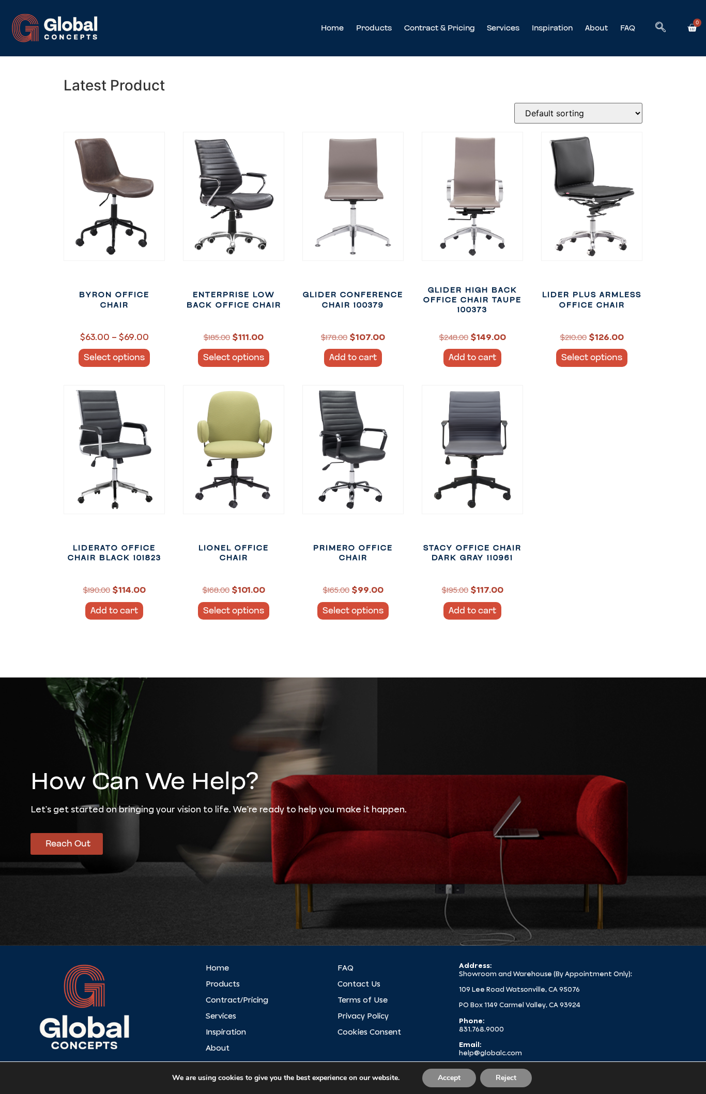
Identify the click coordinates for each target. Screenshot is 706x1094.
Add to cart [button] (353, 357)
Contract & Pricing (439, 28)
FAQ (627, 28)
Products (374, 28)
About (596, 28)
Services (503, 28)
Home (332, 28)
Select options (114, 357)
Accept (449, 1078)
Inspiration (552, 28)
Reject (506, 1078)
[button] (660, 28)
